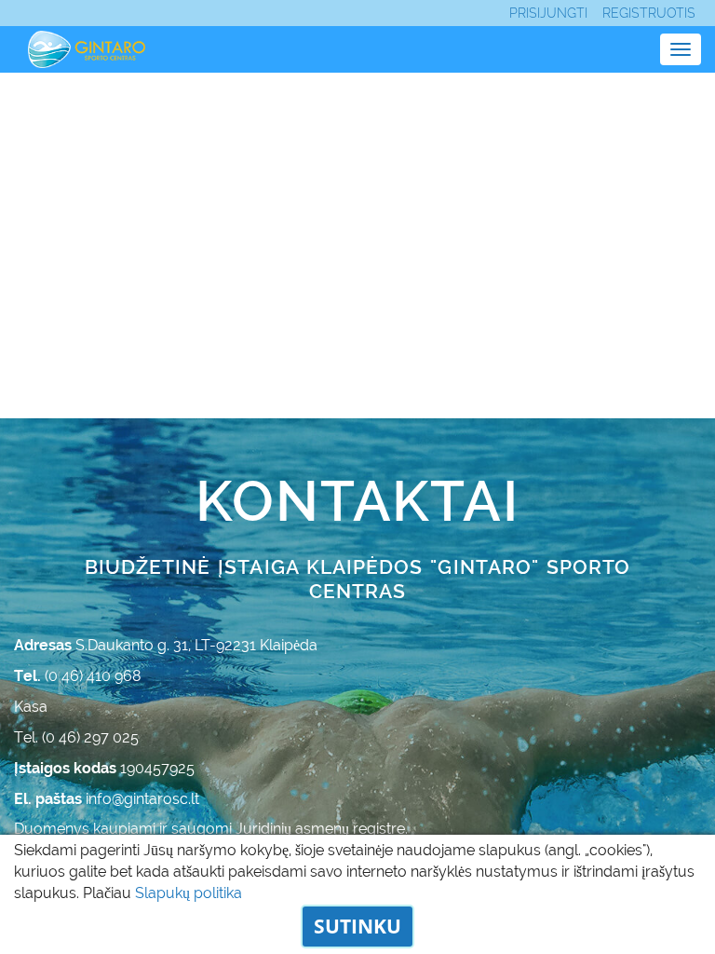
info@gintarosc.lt (142, 799)
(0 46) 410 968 (93, 676)
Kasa (30, 707)
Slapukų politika (188, 893)
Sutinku (357, 926)
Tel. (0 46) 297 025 (76, 737)
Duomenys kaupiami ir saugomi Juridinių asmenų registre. (211, 829)
